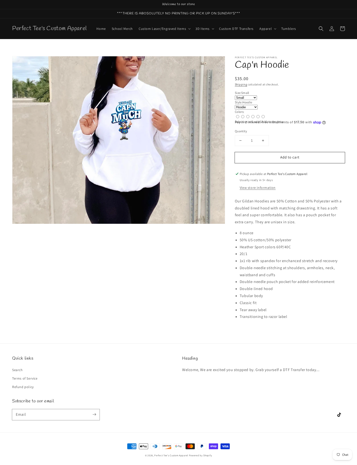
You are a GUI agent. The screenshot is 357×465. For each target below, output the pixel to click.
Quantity (241, 131)
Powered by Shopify (200, 455)
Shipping (241, 84)
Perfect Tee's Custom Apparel (171, 455)
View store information (258, 187)
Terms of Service (25, 378)
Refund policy (23, 387)
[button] (321, 28)
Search (17, 370)
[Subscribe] (94, 414)
